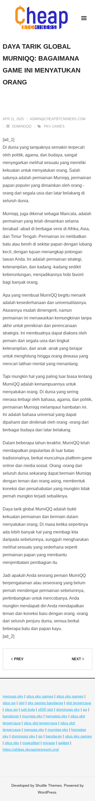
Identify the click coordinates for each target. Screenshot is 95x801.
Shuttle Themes (48, 785)
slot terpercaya (78, 703)
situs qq (9, 703)
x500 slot (45, 709)
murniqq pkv (32, 716)
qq (85, 709)
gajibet (63, 743)
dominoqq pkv (68, 709)
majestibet (31, 743)
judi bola (28, 709)
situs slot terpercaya (40, 723)
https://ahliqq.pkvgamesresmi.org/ (31, 749)
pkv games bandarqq (45, 703)
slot (22, 703)
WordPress (47, 792)
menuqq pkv (13, 696)
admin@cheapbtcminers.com (58, 119)
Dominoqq (21, 126)
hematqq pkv (56, 716)
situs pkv (12, 743)
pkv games (54, 126)
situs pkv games (39, 696)
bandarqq (11, 716)
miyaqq (49, 743)
